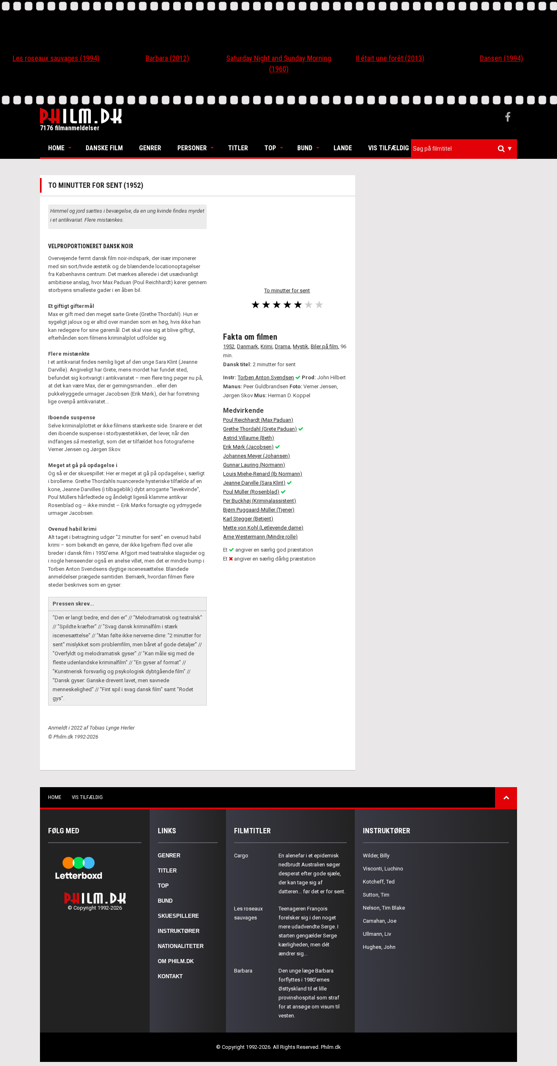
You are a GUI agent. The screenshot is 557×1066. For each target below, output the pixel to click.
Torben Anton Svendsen (266, 377)
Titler (238, 148)
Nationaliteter (180, 946)
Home (56, 148)
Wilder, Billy (376, 855)
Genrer (150, 148)
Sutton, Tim (376, 895)
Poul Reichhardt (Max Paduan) (258, 420)
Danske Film (104, 148)
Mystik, (301, 346)
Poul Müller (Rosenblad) (251, 492)
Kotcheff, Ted (379, 882)
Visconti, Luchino (383, 869)
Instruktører (178, 931)
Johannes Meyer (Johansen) (256, 456)
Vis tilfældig (388, 148)
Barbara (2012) (167, 58)
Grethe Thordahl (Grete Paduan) (260, 429)
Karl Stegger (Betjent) (248, 519)
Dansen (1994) (501, 58)
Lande (343, 148)
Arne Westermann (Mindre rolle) (260, 537)
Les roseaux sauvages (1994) (56, 58)
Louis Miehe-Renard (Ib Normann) (262, 474)
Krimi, (267, 346)
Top (270, 148)
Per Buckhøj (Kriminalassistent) (259, 501)
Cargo (241, 855)
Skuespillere (178, 916)
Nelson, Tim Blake (384, 908)
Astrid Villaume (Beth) (248, 438)
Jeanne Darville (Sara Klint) (254, 483)
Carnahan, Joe (379, 921)
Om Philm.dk (176, 961)
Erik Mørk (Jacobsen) (248, 447)
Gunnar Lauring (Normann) (254, 465)
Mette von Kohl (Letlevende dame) (263, 528)
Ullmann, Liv (377, 934)
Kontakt (170, 976)
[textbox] (466, 148)
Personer (192, 148)
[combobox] (464, 148)
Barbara (243, 971)
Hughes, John (379, 947)
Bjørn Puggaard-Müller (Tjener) (258, 510)
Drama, (283, 346)
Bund (304, 148)
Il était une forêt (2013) (390, 58)
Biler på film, (325, 346)
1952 (228, 346)
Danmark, (248, 346)
